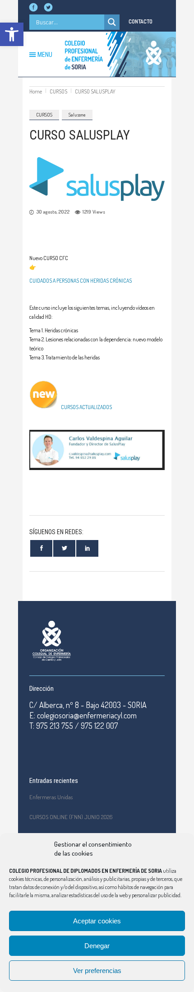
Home (35, 91)
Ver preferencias (97, 970)
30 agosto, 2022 (52, 212)
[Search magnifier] (112, 22)
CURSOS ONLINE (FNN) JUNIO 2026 (71, 816)
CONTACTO (140, 21)
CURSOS (58, 91)
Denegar (97, 946)
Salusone (77, 115)
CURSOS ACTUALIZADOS (85, 407)
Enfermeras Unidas (51, 797)
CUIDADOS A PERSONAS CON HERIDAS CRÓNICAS (80, 280)
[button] (11, 34)
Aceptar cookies (97, 921)
